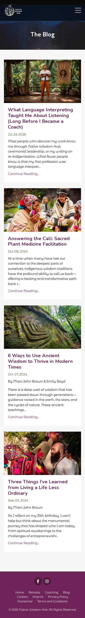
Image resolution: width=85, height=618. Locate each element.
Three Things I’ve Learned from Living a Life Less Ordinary (38, 487)
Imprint (38, 597)
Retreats (34, 592)
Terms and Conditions (52, 601)
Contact (22, 597)
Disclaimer (25, 601)
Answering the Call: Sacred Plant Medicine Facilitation (39, 241)
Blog (66, 592)
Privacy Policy (58, 597)
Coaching (51, 592)
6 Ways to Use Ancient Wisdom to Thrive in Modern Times (40, 361)
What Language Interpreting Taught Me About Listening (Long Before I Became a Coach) (40, 118)
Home (19, 592)
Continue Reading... (23, 174)
